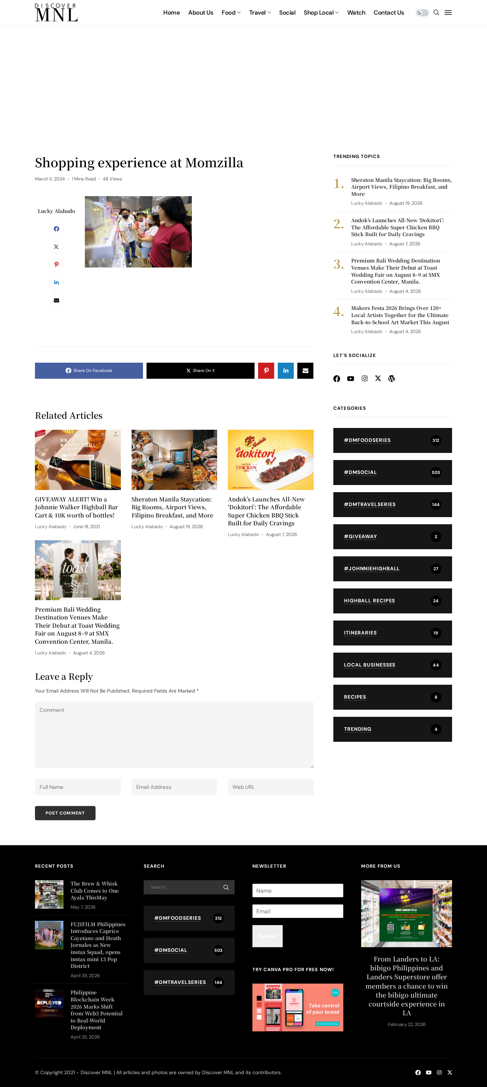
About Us (200, 12)
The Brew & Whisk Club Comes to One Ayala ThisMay (95, 890)
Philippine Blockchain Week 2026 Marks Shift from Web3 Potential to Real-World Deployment (97, 1010)
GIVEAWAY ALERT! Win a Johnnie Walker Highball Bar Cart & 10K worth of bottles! (76, 507)
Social (287, 12)
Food (228, 12)
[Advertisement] (243, 100)
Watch (356, 12)
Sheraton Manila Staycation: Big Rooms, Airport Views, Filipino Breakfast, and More (172, 507)
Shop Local (318, 12)
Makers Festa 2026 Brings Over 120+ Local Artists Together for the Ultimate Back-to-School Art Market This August (400, 314)
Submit (267, 936)
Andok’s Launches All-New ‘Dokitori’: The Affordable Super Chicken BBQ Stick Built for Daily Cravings (266, 511)
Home (171, 12)
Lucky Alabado (56, 210)
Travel (257, 12)
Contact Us (389, 12)
